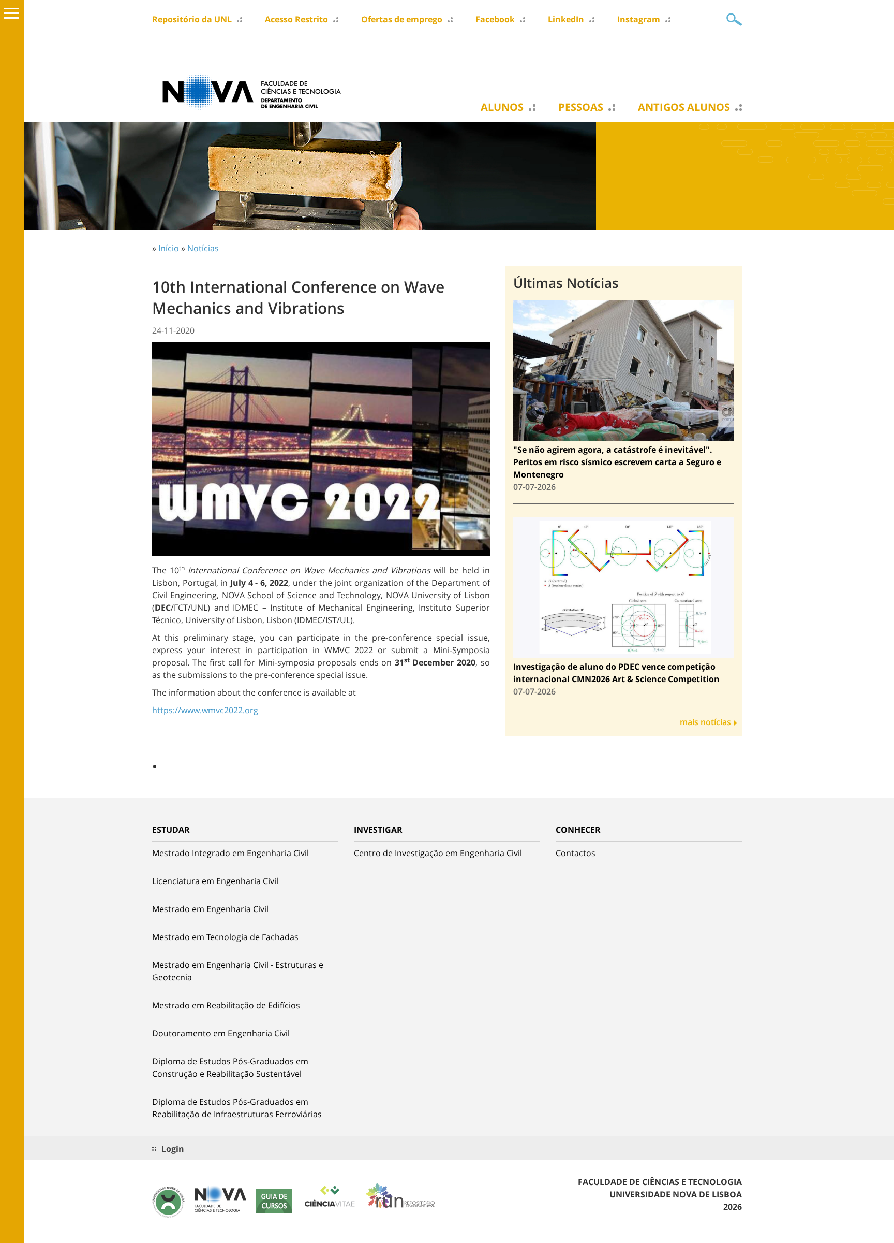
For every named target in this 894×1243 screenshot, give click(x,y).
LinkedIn (566, 19)
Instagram (638, 19)
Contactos (575, 853)
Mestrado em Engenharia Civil (210, 909)
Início (168, 248)
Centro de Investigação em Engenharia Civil (438, 853)
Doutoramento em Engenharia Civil (221, 1033)
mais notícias (705, 722)
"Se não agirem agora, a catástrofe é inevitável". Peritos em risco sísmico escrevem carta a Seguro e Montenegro (617, 462)
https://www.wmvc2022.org (205, 710)
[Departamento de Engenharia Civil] (255, 90)
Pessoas (580, 107)
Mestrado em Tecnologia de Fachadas (225, 937)
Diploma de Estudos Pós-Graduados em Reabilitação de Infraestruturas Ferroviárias (237, 1108)
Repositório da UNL (192, 19)
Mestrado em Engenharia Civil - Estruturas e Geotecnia (237, 971)
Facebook (495, 19)
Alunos (502, 107)
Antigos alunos (684, 107)
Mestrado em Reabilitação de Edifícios (226, 1005)
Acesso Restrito (296, 19)
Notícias (203, 248)
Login (172, 1148)
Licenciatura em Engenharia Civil (215, 881)
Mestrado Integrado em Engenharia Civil (230, 853)
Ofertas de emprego (401, 19)
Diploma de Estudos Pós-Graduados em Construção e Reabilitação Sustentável (230, 1067)
